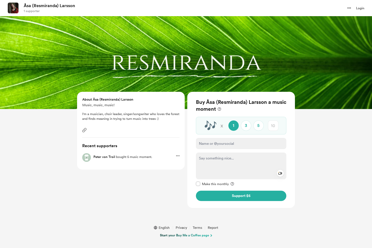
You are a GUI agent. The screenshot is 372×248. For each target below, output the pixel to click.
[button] (349, 8)
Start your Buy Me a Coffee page (184, 235)
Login (360, 8)
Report (213, 228)
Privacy (181, 228)
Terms (197, 228)
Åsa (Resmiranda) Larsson (49, 5)
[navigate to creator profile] (13, 8)
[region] (241, 150)
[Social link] (84, 130)
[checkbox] (212, 184)
